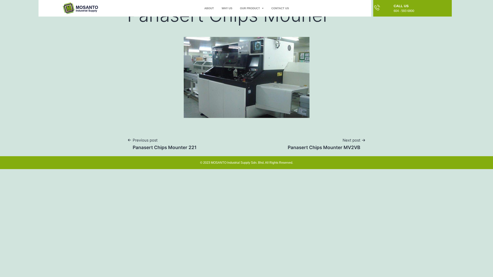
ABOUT (209, 8)
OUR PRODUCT (250, 8)
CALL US (401, 6)
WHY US (227, 8)
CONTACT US (280, 8)
